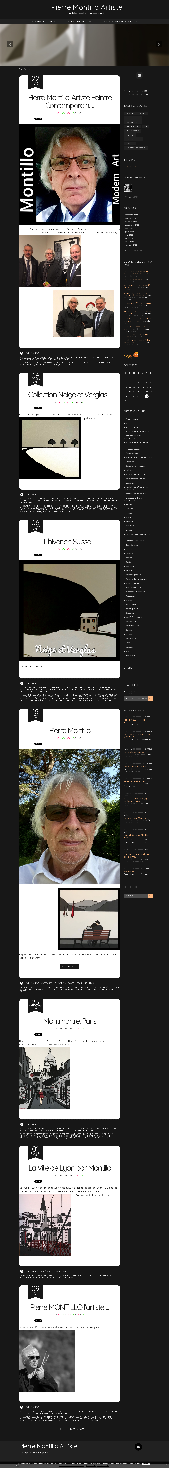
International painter (72, 500)
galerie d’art (65, 364)
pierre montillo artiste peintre (57, 511)
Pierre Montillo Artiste (86, 7)
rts (60, 1138)
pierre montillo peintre (48, 510)
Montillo (67, 689)
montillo (30, 363)
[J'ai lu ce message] (167, 1464)
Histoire (130, 526)
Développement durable (136, 479)
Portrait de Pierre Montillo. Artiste (136, 836)
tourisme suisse (43, 364)
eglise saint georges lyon (44, 1275)
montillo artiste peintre (73, 510)
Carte (128, 667)
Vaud (128, 643)
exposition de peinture (103, 498)
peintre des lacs (70, 1419)
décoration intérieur (39, 989)
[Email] (139, 75)
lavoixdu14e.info (131, 276)
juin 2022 (129, 232)
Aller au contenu (12, 5)
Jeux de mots (132, 545)
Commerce (130, 462)
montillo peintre (60, 1134)
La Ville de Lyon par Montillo (69, 1168)
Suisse (33, 691)
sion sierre (80, 1136)
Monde (128, 562)
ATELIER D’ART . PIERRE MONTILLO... (135, 721)
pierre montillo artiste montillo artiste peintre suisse (90, 700)
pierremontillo (43, 1134)
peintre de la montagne (49, 1419)
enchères (102, 989)
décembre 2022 (131, 215)
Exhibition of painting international (82, 357)
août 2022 (129, 228)
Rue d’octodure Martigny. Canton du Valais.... (136, 799)
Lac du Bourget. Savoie (135, 766)
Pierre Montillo (74, 415)
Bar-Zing (139, 337)
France (82, 1128)
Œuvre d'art (63, 359)
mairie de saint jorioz (87, 363)
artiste (96, 1417)
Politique (130, 596)
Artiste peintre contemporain (132, 437)
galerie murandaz (99, 1138)
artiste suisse (39, 498)
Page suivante (77, 1429)
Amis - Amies (132, 419)
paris (85, 1134)
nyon (89, 1419)
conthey (47, 1136)
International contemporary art (44, 500)
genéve (106, 987)
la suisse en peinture (67, 506)
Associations (132, 453)
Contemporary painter (44, 357)
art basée (105, 508)
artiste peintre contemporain (56, 508)
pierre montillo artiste (64, 363)
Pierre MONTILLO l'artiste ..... (69, 1307)
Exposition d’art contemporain (133, 499)
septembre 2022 (132, 225)
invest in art (106, 1417)
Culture (60, 357)
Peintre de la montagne (84, 689)
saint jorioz (78, 508)
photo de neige (33, 508)
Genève (95, 687)
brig (88, 1136)
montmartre (76, 1134)
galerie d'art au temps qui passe (70, 1420)
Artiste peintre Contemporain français (137, 444)
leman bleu (72, 1138)
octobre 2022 (131, 222)
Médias (95, 500)
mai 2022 (129, 235)
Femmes (129, 505)
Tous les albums (131, 197)
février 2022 (131, 245)
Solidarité (131, 622)
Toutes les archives (133, 250)
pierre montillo (44, 363)
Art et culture (133, 427)
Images (129, 530)
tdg (64, 1138)
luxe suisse (91, 989)
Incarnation (129, 282)
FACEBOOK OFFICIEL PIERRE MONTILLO (138, 735)
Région (129, 600)
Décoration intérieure (136, 474)
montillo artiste (97, 1275)
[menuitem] (44, 21)
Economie (130, 483)
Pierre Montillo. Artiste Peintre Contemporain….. (69, 101)
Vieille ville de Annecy (134, 752)
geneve (82, 1419)
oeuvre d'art (93, 1420)
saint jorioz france (46, 1277)
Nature (102, 500)
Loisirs (87, 500)
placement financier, (136, 592)
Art (127, 423)
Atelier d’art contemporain (139, 458)
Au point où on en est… (134, 280)
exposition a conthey (63, 1136)
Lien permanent (31, 353)
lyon (28, 1275)
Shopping (130, 613)
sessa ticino (78, 987)
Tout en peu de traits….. (79, 21)
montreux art (98, 1136)
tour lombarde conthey (59, 987)
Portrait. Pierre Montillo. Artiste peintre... (137, 855)
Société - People (134, 617)
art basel (31, 695)
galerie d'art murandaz (41, 1420)
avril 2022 (130, 238)
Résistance (131, 605)
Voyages (129, 647)
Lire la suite (69, 966)
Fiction (129, 509)
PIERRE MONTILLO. (44, 21)
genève (55, 364)
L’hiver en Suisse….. (69, 541)
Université (131, 639)
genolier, (30, 1413)
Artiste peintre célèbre (137, 432)
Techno (129, 634)
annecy (88, 508)
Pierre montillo (48, 359)
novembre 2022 (131, 218)
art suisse (84, 1138)
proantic (38, 1136)
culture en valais (93, 987)
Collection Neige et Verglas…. (69, 394)
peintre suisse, (103, 689)
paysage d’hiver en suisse (90, 506)
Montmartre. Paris (69, 1021)
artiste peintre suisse (70, 695)
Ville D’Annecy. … (131, 871)
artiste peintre (34, 1138)
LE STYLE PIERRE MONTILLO (120, 21)
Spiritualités (132, 626)
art (54, 506)
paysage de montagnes (93, 695)
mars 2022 (129, 242)
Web (127, 651)
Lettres (129, 549)
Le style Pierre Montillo (135, 818)
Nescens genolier (134, 575)
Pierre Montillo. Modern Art (137, 781)
